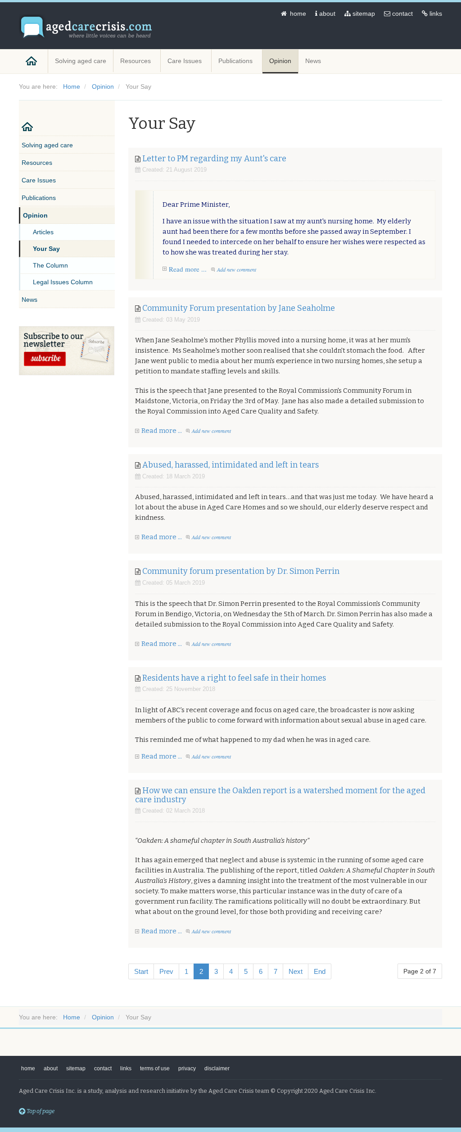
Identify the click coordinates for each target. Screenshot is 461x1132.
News (314, 60)
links (435, 13)
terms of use (155, 1068)
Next (296, 971)
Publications (236, 60)
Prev (166, 971)
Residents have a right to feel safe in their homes (234, 678)
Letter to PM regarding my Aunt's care (214, 159)
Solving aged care (80, 60)
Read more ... (188, 268)
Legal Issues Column (63, 282)
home (297, 13)
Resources (136, 60)
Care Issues (185, 60)
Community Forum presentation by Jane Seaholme (238, 308)
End (319, 971)
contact (401, 13)
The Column (50, 265)
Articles (43, 232)
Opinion (280, 60)
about (326, 13)
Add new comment (236, 269)
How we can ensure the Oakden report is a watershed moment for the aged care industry (280, 795)
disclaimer (217, 1068)
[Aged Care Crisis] (86, 27)
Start (141, 971)
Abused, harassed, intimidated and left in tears (230, 465)
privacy (187, 1068)
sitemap (363, 13)
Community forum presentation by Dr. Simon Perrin (240, 571)
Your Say (46, 248)
